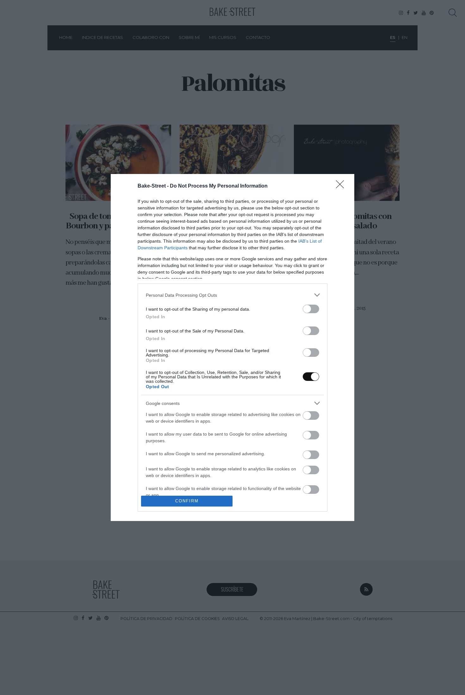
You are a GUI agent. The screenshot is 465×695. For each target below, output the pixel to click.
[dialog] (232, 347)
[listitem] (232, 295)
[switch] (311, 309)
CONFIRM (187, 501)
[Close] (342, 186)
